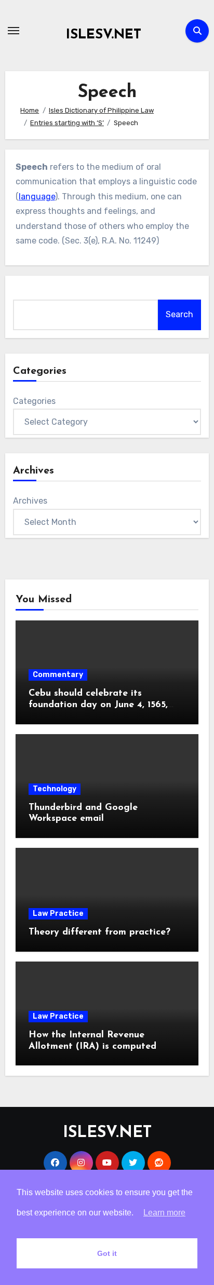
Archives (30, 501)
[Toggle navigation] (13, 30)
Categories (34, 401)
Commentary (58, 674)
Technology (54, 788)
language (37, 196)
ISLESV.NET (103, 35)
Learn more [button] (164, 1212)
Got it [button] (107, 1253)
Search (179, 314)
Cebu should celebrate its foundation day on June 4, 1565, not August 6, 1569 (98, 705)
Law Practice (58, 913)
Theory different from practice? (99, 932)
